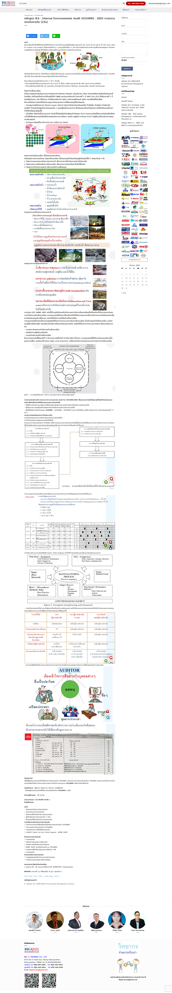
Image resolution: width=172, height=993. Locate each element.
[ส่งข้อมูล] (124, 3)
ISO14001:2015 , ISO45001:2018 (33, 15)
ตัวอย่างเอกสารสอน (109, 10)
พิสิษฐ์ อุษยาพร (96, 930)
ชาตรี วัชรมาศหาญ (137, 930)
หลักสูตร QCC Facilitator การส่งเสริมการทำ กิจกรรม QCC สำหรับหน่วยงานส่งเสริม (133, 107)
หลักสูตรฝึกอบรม (44, 10)
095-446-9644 (40, 967)
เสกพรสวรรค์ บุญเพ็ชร (76, 930)
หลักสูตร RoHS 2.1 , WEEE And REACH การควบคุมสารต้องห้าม (132, 124)
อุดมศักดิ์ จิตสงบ (127, 101)
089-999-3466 (39, 964)
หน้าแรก (29, 10)
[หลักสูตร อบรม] (8, 3)
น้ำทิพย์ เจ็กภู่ (117, 930)
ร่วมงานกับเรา (140, 10)
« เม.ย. (123, 293)
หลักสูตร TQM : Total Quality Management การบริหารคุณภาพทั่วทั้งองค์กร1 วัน (133, 116)
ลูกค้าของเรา (91, 10)
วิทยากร (78, 10)
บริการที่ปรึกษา (63, 10)
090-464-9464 (57, 964)
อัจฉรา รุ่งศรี (55, 930)
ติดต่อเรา (126, 10)
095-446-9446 (57, 967)
